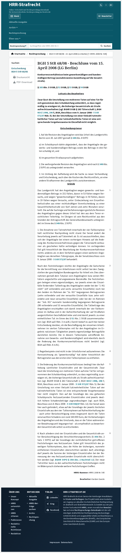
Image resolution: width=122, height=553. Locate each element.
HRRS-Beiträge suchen (33, 506)
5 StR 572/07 (59, 259)
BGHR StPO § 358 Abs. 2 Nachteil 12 (74, 459)
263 (41, 87)
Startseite (19, 54)
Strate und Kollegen (74, 499)
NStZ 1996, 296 (45, 112)
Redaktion (16, 533)
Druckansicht (23, 77)
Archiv (32, 513)
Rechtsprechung (17, 32)
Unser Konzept (15, 498)
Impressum (55, 542)
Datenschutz (66, 542)
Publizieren (16, 520)
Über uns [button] (14, 38)
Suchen (15, 63)
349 (74, 138)
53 (70, 87)
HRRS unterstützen (16, 506)
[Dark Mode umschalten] (101, 5)
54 (81, 87)
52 (59, 87)
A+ (111, 5)
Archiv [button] (12, 27)
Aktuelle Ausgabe (18, 21)
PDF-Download (24, 82)
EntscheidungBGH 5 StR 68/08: (19, 70)
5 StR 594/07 (73, 404)
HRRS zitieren (14, 515)
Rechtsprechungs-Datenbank (88, 510)
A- (106, 5)
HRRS (84, 507)
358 (96, 436)
